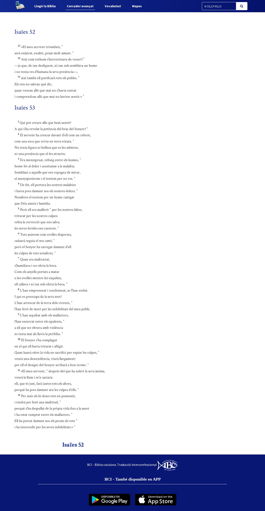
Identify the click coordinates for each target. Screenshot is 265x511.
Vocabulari (113, 6)
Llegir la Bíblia (45, 6)
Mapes (137, 6)
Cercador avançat (80, 6)
